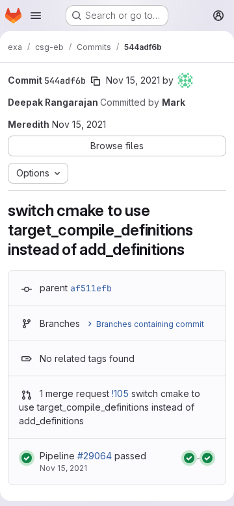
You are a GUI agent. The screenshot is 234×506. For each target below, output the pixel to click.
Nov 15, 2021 (133, 80)
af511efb (91, 288)
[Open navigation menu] (35, 15)
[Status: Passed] (26, 458)
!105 (120, 393)
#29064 (94, 455)
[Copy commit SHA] (95, 81)
